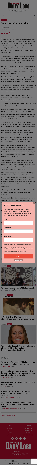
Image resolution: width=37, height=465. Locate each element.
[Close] (34, 203)
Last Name (7, 236)
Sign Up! (18, 256)
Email (5, 219)
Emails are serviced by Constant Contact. (18, 251)
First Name (7, 227)
